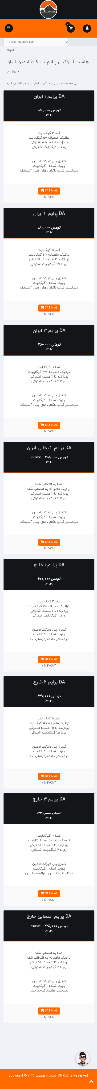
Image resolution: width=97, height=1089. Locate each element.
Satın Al (50, 191)
